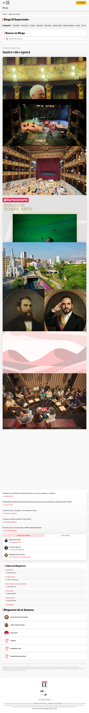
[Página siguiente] (53, 416)
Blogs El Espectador (16, 19)
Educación (24, 26)
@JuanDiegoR (11, 593)
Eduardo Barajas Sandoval (18, 656)
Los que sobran (10, 577)
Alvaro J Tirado (9, 505)
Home (5, 14)
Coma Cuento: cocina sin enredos (15, 584)
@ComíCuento (11, 586)
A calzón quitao (10, 598)
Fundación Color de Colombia (20, 557)
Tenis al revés (9, 591)
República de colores (17, 554)
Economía (48, 26)
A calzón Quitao (11, 600)
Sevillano (13, 640)
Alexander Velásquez (11, 513)
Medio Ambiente (68, 26)
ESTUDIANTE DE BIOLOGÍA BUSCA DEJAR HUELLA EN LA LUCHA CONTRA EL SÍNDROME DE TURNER (37, 502)
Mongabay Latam (15, 648)
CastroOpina (9, 570)
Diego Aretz (13, 633)
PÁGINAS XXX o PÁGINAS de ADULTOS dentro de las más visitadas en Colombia (29, 493)
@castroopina (11, 573)
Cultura (32, 26)
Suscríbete (81, 3)
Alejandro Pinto (9, 496)
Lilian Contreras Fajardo (17, 625)
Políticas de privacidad (55, 703)
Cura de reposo (15, 547)
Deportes (40, 26)
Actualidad (16, 26)
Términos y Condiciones (40, 703)
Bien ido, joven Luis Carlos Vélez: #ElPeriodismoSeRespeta (22, 528)
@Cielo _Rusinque (12, 579)
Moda (78, 26)
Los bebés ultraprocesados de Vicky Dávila (17, 519)
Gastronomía (57, 26)
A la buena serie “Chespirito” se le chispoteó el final (20, 510)
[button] (86, 25)
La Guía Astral (9, 605)
